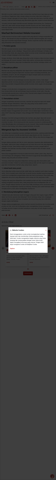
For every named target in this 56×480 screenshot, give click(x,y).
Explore (12, 248)
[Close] (46, 230)
